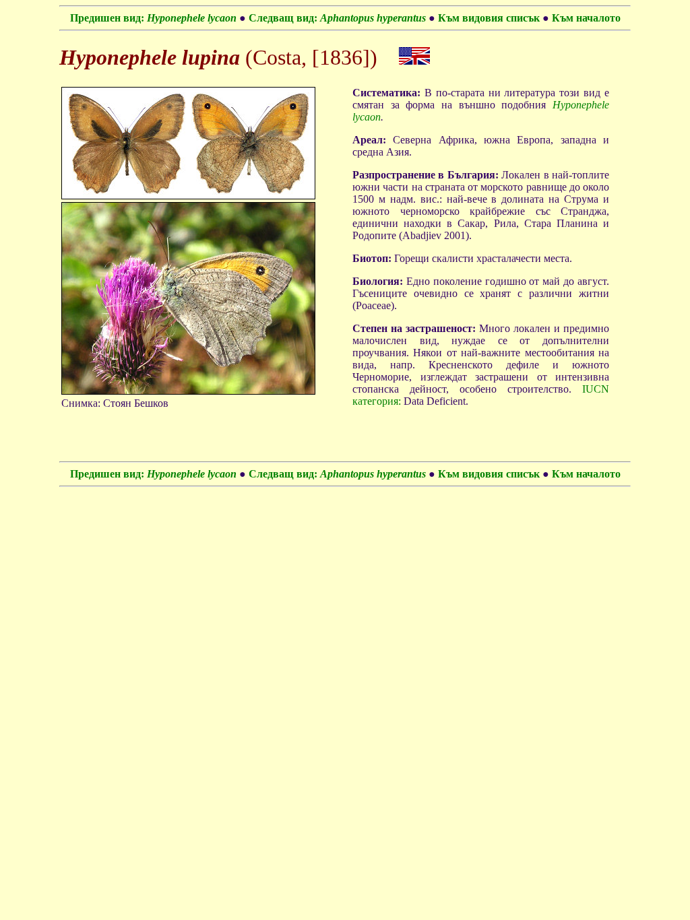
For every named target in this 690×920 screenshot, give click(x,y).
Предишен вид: (153, 18)
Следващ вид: (337, 18)
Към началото (586, 18)
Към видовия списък (490, 18)
